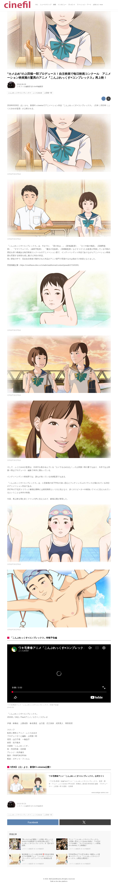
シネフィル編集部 (24, 86)
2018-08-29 (21, 84)
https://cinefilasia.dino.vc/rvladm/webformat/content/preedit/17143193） (50, 265)
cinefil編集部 (38, 86)
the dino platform (61, 881)
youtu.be (10, 707)
